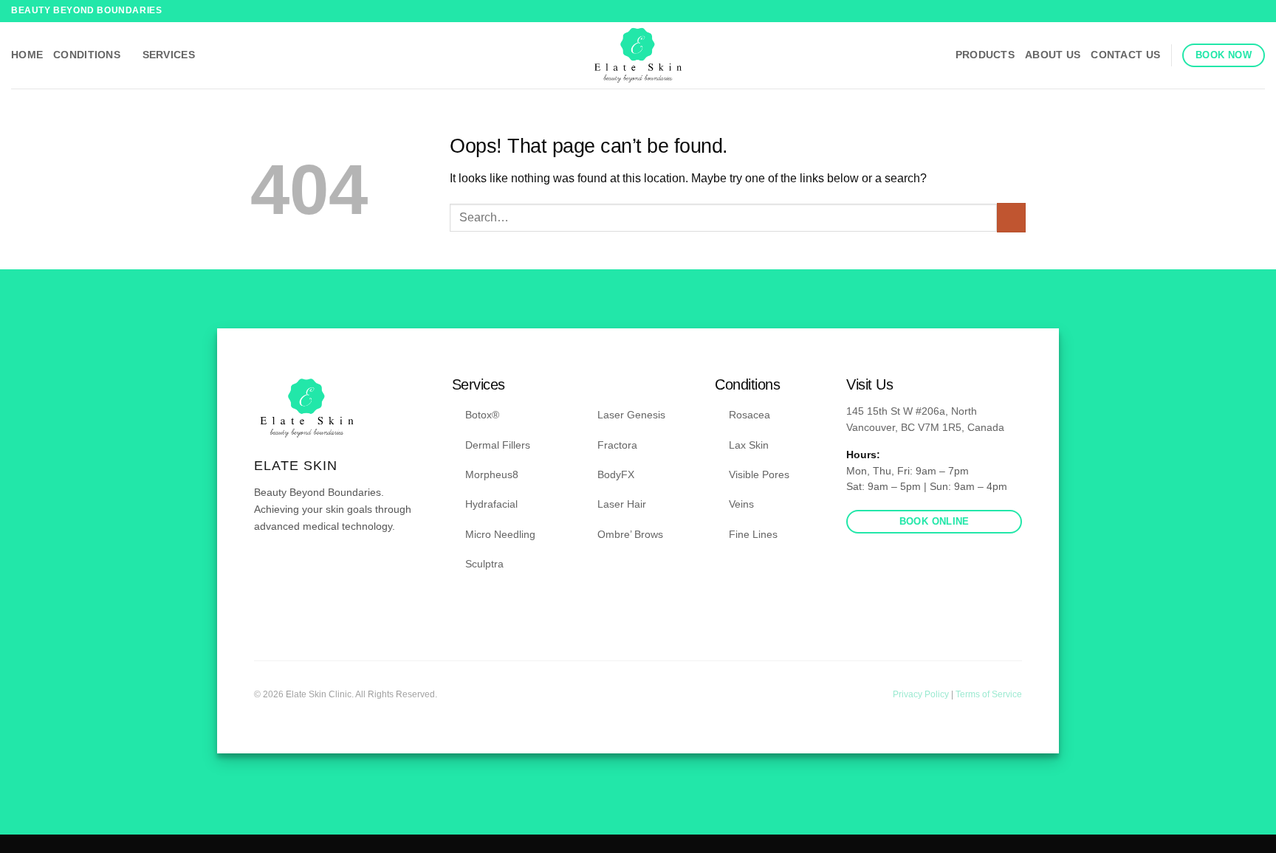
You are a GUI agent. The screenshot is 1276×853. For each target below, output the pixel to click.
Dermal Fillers (497, 445)
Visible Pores (759, 474)
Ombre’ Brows (630, 534)
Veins (741, 504)
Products (985, 55)
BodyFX (615, 474)
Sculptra (484, 564)
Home (27, 55)
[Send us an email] (299, 569)
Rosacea (749, 415)
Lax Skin (749, 445)
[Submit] (1011, 217)
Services (169, 55)
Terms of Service (989, 694)
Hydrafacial (491, 504)
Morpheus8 (491, 474)
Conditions (86, 55)
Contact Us (1125, 55)
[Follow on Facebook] (1243, 11)
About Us (1052, 55)
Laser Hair (621, 504)
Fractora (617, 445)
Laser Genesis (631, 415)
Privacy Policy (922, 694)
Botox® (482, 415)
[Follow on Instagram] (1257, 11)
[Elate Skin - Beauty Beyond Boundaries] (638, 55)
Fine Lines (753, 534)
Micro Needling (500, 534)
